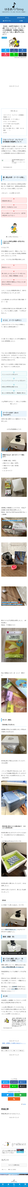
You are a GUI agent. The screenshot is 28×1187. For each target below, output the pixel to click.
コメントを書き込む (14, 1165)
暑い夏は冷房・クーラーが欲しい (11, 119)
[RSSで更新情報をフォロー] (14, 1099)
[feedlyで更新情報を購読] (20, 1095)
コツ (3, 1050)
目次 (12, 111)
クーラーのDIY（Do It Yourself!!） (11, 123)
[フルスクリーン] (25, 953)
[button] (14, 947)
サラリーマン (10, 1050)
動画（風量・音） (7, 126)
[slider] (12, 953)
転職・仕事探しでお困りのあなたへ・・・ (14, 1043)
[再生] (3, 953)
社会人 (22, 1050)
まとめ (5, 132)
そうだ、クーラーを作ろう (9, 121)
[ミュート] (22, 953)
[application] (14, 947)
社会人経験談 (5, 1047)
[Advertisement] (14, 69)
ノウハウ (17, 1050)
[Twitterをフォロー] (7, 1095)
